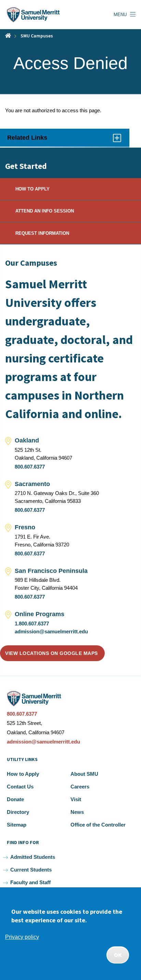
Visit (75, 799)
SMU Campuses (37, 36)
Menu (120, 14)
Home (8, 35)
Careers (79, 786)
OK (117, 955)
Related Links (35, 140)
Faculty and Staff (30, 882)
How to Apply (23, 774)
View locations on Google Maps (51, 653)
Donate (15, 799)
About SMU (84, 774)
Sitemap (16, 825)
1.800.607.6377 (32, 623)
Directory (18, 812)
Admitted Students (32, 857)
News (77, 812)
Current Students (31, 870)
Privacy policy (22, 937)
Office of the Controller (98, 825)
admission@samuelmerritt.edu (51, 631)
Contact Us (20, 786)
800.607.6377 (30, 467)
